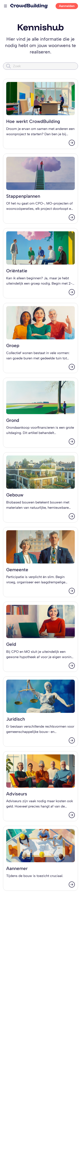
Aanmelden (67, 6)
